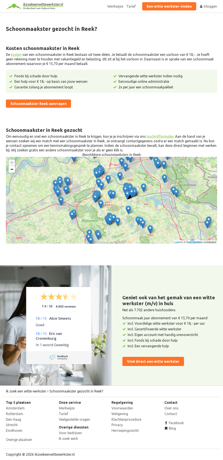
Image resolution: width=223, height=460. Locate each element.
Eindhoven (14, 430)
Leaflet (178, 242)
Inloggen (210, 6)
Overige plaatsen (19, 440)
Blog (172, 428)
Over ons (171, 408)
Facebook (176, 423)
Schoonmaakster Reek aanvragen (38, 104)
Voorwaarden (122, 408)
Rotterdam (14, 414)
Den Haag (13, 419)
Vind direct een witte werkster (153, 361)
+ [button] (11, 162)
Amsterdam (15, 408)
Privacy (117, 425)
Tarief (131, 6)
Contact (170, 414)
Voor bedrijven (70, 433)
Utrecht (12, 425)
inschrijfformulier (160, 136)
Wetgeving (120, 414)
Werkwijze (115, 6)
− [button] (11, 169)
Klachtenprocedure (126, 419)
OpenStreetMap (194, 242)
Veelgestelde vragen (74, 419)
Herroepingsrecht (125, 430)
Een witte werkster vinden (169, 6)
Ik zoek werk (68, 438)
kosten (16, 54)
